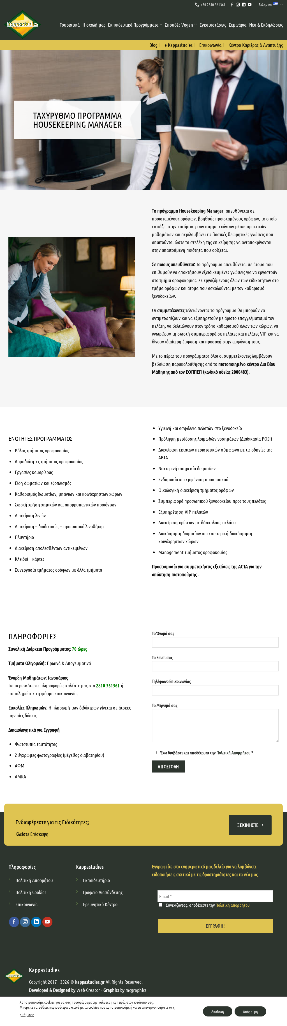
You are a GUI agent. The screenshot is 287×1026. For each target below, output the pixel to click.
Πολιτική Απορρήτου (233, 752)
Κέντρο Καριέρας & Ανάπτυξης (255, 45)
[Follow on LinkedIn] (244, 5)
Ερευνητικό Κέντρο (101, 904)
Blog (153, 45)
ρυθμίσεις (27, 1014)
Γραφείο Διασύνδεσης (102, 892)
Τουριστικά (70, 25)
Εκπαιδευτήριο (96, 880)
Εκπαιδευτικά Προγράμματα (133, 25)
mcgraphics (136, 990)
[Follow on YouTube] (249, 5)
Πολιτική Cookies (30, 892)
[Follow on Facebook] (232, 5)
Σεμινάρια (237, 25)
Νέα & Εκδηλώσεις (266, 25)
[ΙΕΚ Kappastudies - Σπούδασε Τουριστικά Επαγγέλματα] (22, 24)
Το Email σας (162, 657)
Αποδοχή (217, 1011)
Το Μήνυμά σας (164, 705)
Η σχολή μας (93, 25)
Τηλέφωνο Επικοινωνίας (171, 681)
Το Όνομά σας (163, 633)
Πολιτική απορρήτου (233, 905)
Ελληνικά (265, 4)
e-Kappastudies (179, 45)
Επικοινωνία (210, 45)
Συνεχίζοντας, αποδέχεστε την (207, 905)
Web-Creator (88, 990)
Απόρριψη (250, 1011)
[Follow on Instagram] (238, 5)
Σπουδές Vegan (179, 25)
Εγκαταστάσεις (213, 25)
